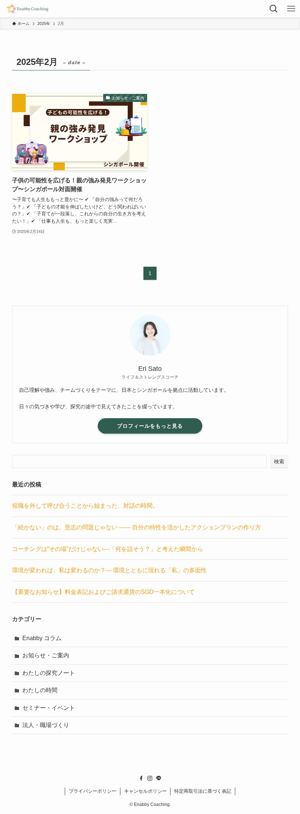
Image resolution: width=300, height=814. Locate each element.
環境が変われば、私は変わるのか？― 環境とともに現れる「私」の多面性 (109, 570)
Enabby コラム (41, 638)
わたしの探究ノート (48, 673)
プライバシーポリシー (92, 791)
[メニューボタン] (291, 9)
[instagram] (150, 778)
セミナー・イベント (48, 708)
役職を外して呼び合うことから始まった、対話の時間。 (85, 506)
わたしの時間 (39, 690)
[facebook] (141, 778)
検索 (279, 461)
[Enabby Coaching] (27, 9)
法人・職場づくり (45, 725)
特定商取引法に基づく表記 (202, 791)
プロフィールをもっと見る (150, 426)
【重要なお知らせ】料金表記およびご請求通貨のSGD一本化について (103, 592)
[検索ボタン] (273, 9)
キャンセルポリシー (145, 791)
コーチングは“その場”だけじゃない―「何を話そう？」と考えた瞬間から (107, 549)
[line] (158, 778)
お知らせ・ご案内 (45, 655)
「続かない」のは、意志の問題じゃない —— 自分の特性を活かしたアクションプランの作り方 (136, 527)
